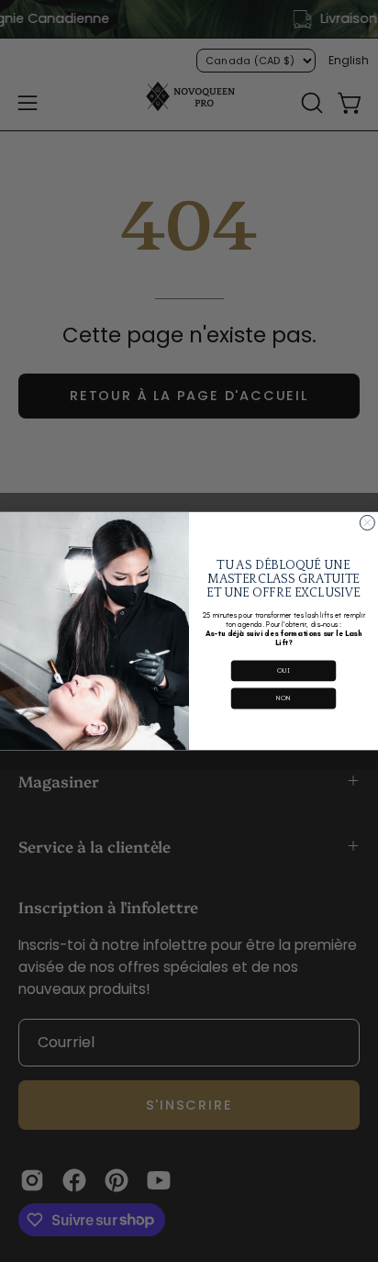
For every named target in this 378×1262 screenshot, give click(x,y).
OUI (284, 670)
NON (283, 698)
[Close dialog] (367, 522)
